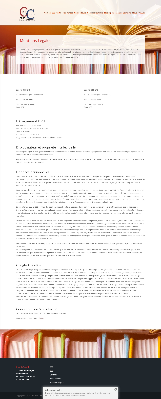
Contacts (127, 13)
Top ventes (68, 13)
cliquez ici (42, 318)
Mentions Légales (57, 382)
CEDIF (58, 13)
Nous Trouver (138, 13)
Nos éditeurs (80, 13)
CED (53, 13)
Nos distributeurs (95, 13)
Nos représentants (113, 13)
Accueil (47, 13)
